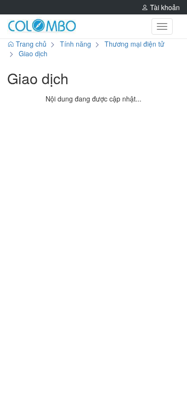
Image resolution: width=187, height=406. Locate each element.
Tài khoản (164, 7)
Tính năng (75, 44)
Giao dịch (33, 53)
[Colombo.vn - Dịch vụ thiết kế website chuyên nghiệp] (42, 26)
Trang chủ (30, 44)
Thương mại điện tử (134, 44)
